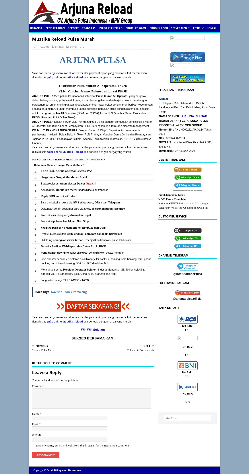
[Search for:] (187, 418)
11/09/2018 (43, 46)
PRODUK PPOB (159, 28)
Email (35, 424)
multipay (59, 46)
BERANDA (36, 28)
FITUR (197, 28)
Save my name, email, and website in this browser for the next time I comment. (83, 445)
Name (36, 413)
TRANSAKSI (89, 28)
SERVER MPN (179, 28)
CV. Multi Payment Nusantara (63, 470)
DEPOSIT (73, 28)
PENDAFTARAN (55, 28)
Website (37, 435)
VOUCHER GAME (136, 28)
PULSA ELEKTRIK (109, 28)
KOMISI (211, 28)
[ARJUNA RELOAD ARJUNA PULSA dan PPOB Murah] (81, 22)
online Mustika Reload (65, 77)
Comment (38, 386)
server (73, 46)
